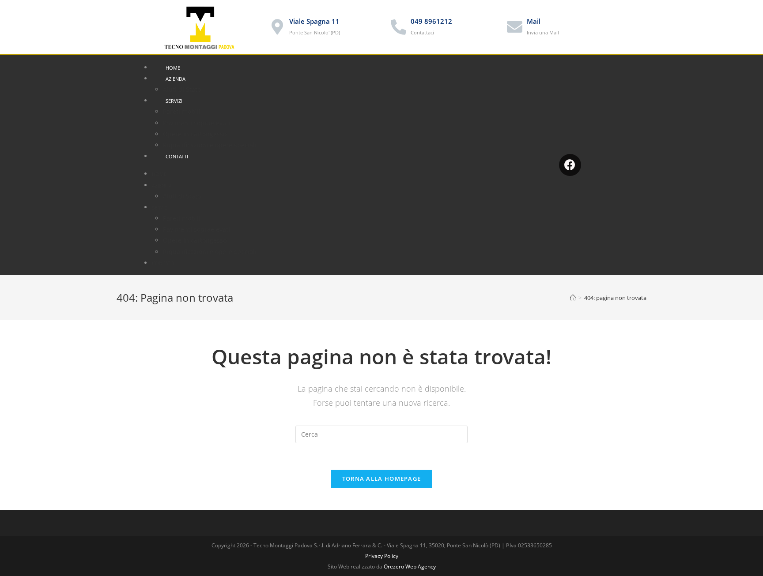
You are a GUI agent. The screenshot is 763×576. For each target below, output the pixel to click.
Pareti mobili (181, 111)
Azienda (175, 78)
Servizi (174, 100)
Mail (533, 21)
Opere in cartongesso (195, 134)
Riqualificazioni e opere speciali (210, 145)
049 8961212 (431, 21)
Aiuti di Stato (182, 89)
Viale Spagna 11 (314, 21)
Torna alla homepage (381, 478)
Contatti (177, 156)
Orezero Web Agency (410, 566)
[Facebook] (570, 165)
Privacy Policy (381, 556)
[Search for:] (381, 434)
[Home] (573, 298)
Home (173, 67)
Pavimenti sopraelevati (196, 123)
